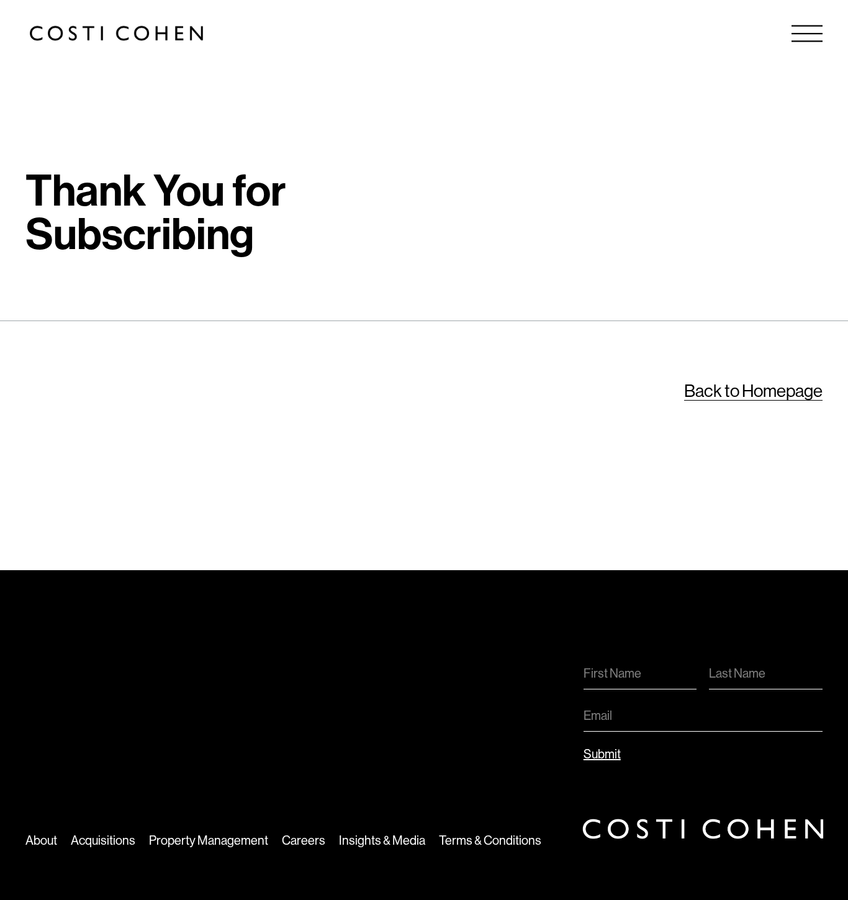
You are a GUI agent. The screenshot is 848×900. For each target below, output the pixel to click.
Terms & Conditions (490, 841)
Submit (602, 754)
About (41, 841)
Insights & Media (382, 841)
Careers (303, 841)
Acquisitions (103, 841)
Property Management (208, 841)
